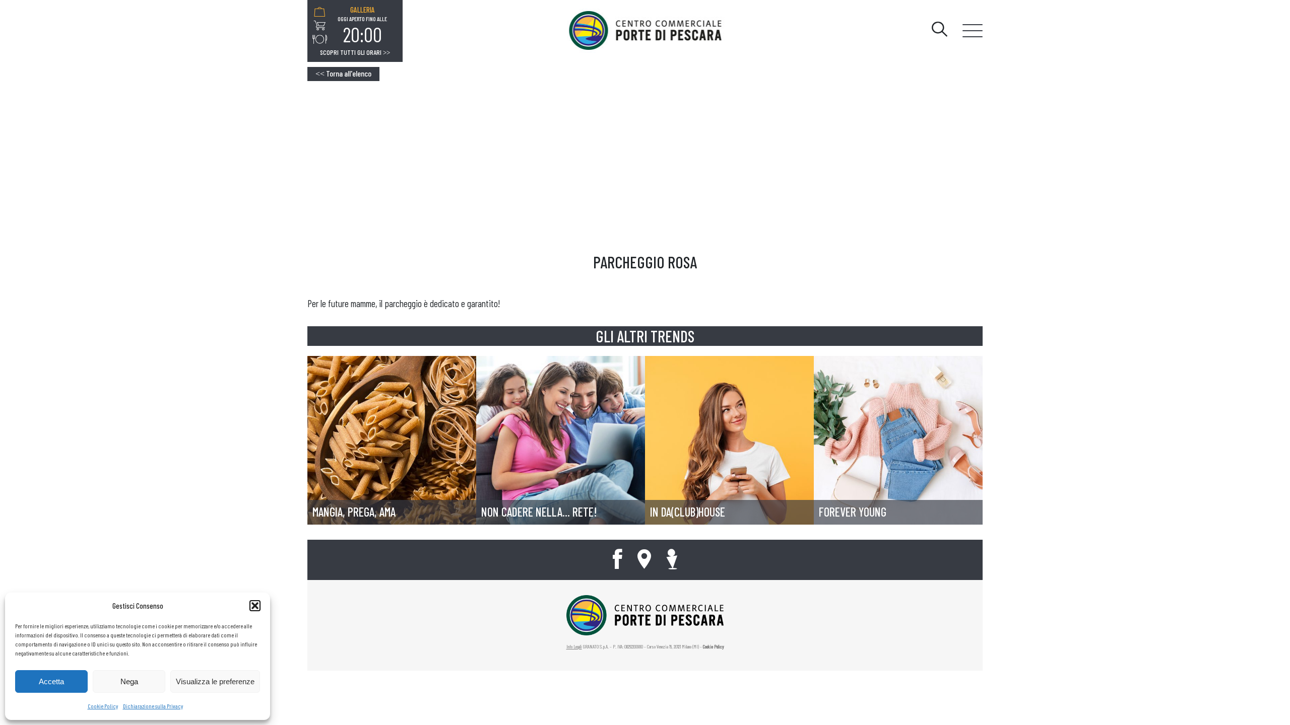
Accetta (51, 681)
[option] (362, 25)
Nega (129, 681)
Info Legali (574, 646)
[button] (255, 606)
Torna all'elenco (343, 73)
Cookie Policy (103, 705)
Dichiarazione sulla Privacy (153, 705)
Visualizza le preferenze (215, 681)
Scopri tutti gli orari (355, 52)
